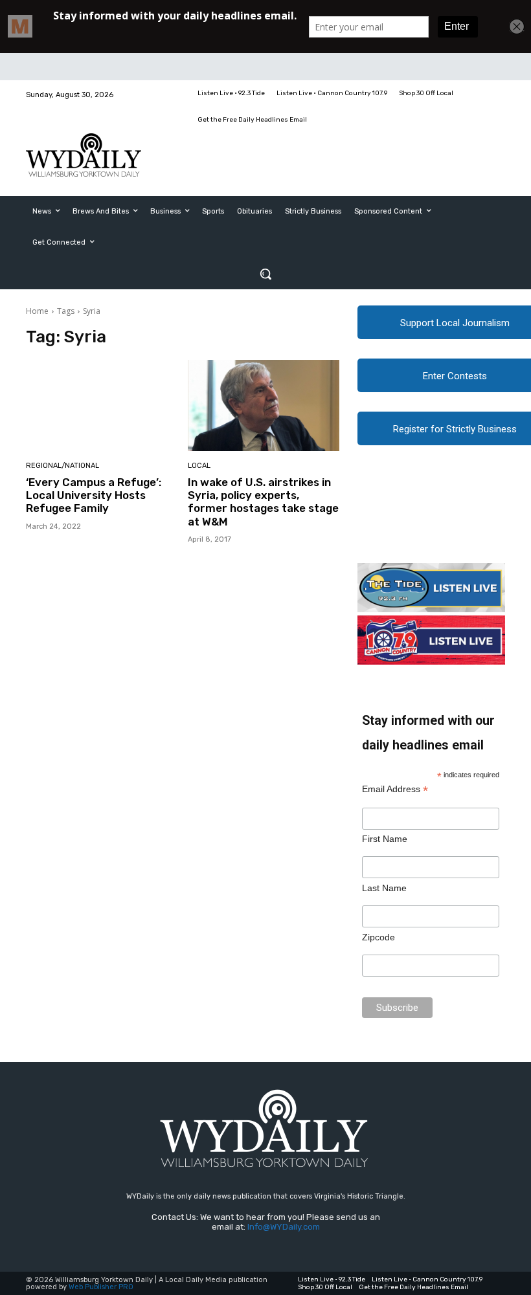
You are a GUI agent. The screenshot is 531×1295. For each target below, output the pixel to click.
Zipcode (378, 937)
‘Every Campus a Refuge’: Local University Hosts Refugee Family (93, 495)
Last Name (384, 888)
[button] (265, 273)
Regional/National (62, 465)
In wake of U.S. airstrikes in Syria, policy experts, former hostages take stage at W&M (263, 502)
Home (37, 310)
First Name (384, 839)
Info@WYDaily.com (283, 1227)
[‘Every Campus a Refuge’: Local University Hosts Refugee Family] (102, 405)
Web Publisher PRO (101, 1287)
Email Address (395, 789)
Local (199, 465)
